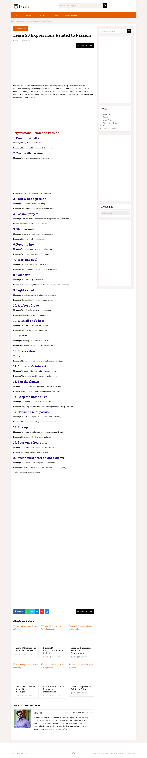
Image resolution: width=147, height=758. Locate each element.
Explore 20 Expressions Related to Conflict (53, 650)
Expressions (21, 28)
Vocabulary (28, 15)
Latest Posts (107, 120)
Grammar (42, 15)
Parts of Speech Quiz (110, 123)
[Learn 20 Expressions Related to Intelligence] (26, 673)
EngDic (13, 753)
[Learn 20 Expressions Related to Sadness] (26, 635)
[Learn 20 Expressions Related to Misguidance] (53, 673)
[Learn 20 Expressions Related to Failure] (81, 673)
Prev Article (86, 45)
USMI (16, 40)
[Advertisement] (53, 66)
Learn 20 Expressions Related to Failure (81, 687)
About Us (106, 114)
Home (16, 15)
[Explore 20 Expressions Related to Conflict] (53, 635)
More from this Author (82, 712)
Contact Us (107, 117)
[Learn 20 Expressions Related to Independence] (81, 635)
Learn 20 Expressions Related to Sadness (25, 649)
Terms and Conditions (111, 128)
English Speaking (71, 15)
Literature (55, 15)
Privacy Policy (108, 125)
